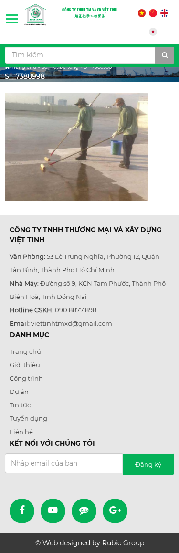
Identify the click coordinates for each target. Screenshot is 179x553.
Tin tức (20, 405)
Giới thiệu (25, 365)
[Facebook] (22, 511)
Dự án (19, 391)
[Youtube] (53, 511)
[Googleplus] (115, 511)
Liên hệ (21, 432)
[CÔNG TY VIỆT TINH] (35, 14)
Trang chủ (23, 67)
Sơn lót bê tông (60, 67)
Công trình (26, 378)
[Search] (164, 55)
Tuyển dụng (28, 418)
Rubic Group (123, 543)
